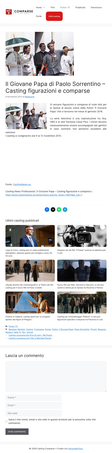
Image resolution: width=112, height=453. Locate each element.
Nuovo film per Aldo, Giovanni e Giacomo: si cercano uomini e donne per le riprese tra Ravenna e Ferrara (80, 286)
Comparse (39, 329)
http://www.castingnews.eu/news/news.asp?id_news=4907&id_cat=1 (43, 195)
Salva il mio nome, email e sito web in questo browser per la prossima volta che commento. (52, 421)
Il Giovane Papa (66, 329)
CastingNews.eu (22, 184)
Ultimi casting (54, 16)
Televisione (96, 7)
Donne (48, 329)
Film (53, 7)
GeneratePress (75, 448)
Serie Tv (17, 332)
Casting (29, 329)
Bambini (21, 329)
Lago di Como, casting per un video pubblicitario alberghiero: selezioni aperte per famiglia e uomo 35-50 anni (29, 253)
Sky (24, 332)
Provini (94, 329)
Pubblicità (80, 7)
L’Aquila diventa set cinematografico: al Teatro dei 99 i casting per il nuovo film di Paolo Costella (29, 286)
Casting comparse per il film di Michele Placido (30, 338)
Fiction (55, 329)
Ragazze (102, 329)
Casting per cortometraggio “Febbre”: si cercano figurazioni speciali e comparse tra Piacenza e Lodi (80, 318)
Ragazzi (9, 332)
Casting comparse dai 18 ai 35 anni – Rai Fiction (30, 335)
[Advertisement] (56, 160)
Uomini (30, 332)
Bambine (13, 329)
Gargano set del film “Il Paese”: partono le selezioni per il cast (81, 251)
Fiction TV (65, 7)
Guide (39, 16)
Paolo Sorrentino (81, 329)
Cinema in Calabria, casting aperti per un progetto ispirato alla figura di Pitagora (27, 318)
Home (39, 7)
